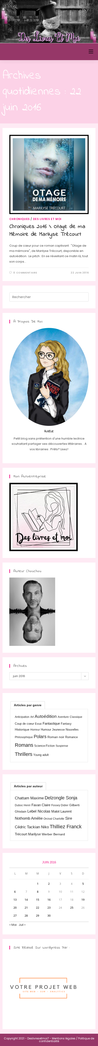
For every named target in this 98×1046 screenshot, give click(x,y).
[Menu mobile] (91, 52)
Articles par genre (27, 705)
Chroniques (19, 219)
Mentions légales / (64, 1038)
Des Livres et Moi (27, 51)
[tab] (27, 705)
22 (37, 908)
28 (26, 916)
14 (26, 900)
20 (15, 908)
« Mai (13, 925)
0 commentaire (25, 272)
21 (26, 908)
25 (71, 908)
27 (15, 916)
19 (83, 900)
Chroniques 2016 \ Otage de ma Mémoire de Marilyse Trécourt (47, 230)
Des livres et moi (47, 219)
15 (37, 900)
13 (15, 900)
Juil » (22, 925)
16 (49, 900)
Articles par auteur (28, 786)
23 (49, 908)
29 (37, 916)
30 (49, 916)
